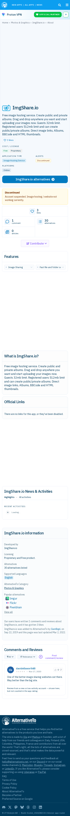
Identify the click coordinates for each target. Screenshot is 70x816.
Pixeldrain (16, 607)
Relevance (27, 656)
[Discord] (3, 807)
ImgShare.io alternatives (33, 179)
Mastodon (27, 765)
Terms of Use (9, 780)
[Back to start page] (4, 5)
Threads (48, 765)
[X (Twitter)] (10, 807)
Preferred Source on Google (17, 798)
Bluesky (38, 765)
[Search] (59, 5)
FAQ (4, 776)
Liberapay (29, 772)
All (9, 656)
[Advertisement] (35, 62)
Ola (25, 737)
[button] (8, 140)
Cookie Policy (9, 787)
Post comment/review (54, 657)
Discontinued (12, 192)
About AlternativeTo (13, 791)
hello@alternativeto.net (15, 761)
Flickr (13, 603)
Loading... (16, 512)
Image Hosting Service (14, 160)
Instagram (59, 765)
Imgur (13, 598)
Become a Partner (12, 795)
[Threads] (28, 807)
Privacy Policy (9, 783)
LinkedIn (9, 768)
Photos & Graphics (14, 588)
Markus (36, 737)
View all (8, 612)
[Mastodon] (16, 807)
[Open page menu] (67, 4)
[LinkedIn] (40, 807)
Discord (41, 761)
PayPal (42, 772)
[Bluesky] (22, 807)
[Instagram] (34, 807)
